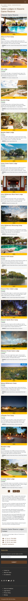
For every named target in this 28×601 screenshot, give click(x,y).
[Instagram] (13, 580)
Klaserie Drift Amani (7, 256)
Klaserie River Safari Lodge (9, 289)
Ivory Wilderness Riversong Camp (11, 225)
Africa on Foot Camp (7, 36)
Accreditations (7, 574)
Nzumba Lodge (5, 446)
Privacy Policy (7, 592)
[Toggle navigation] (25, 2)
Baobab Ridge (5, 100)
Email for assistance (8, 544)
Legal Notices (7, 590)
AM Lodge (4, 69)
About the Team (7, 572)
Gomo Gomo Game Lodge (9, 163)
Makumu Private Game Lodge (10, 351)
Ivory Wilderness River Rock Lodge (12, 194)
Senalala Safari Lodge (8, 479)
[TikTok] (11, 580)
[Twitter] (1, 580)
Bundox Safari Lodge (7, 132)
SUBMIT (14, 562)
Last (18, 491)
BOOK (14, 34)
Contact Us (6, 570)
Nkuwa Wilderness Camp (8, 383)
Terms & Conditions (8, 588)
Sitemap (6, 595)
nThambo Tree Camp (7, 415)
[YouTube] (8, 580)
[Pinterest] (6, 580)
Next (14, 491)
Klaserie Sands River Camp (9, 320)
